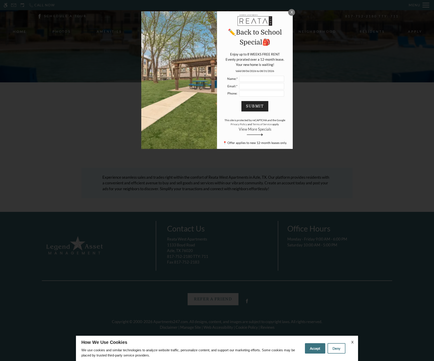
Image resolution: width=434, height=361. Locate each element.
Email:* (232, 86)
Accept (315, 348)
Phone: (232, 93)
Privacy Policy (239, 124)
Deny (336, 348)
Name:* (232, 79)
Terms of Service (262, 124)
